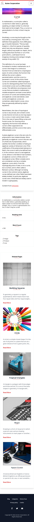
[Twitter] (17, 508)
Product (6, 241)
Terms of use (23, 499)
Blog (8, 499)
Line (5, 243)
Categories (15, 499)
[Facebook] (12, 508)
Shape (6, 239)
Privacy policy (14, 502)
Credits (22, 502)
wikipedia (15, 186)
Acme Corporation (12, 3)
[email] (22, 508)
